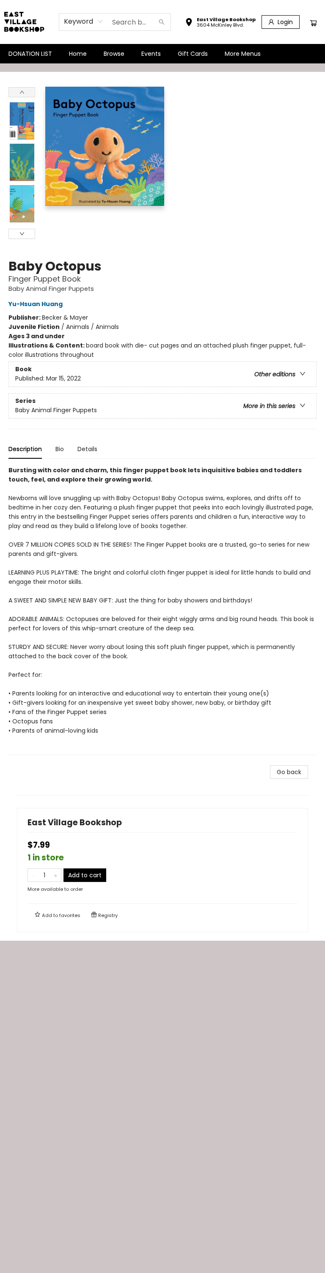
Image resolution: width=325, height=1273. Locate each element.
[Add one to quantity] (55, 875)
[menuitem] (30, 53)
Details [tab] (87, 449)
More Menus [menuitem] (243, 53)
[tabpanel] (162, 610)
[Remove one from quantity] (33, 875)
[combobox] (83, 22)
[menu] (162, 53)
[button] (220, 23)
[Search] (161, 22)
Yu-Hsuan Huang (35, 304)
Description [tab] (25, 449)
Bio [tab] (59, 449)
